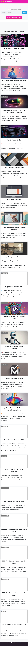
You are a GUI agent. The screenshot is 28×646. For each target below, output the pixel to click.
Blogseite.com (8, 1)
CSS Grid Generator (14, 199)
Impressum (18, 642)
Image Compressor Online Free (14, 257)
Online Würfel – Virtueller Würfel (14, 48)
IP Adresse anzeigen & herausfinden (14, 80)
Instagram (4, 456)
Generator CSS (5, 488)
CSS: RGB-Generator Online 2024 (14, 501)
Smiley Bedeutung (12, 17)
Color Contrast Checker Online (14, 167)
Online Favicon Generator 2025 (14, 440)
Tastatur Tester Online (14, 140)
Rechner (3, 611)
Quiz (20, 17)
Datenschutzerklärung (14, 645)
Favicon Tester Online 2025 (14, 378)
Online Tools (4, 35)
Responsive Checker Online (14, 286)
